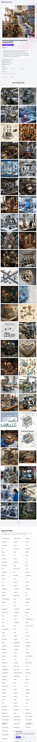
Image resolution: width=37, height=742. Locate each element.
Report (11, 62)
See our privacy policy (19, 739)
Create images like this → (8, 44)
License (3, 73)
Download (12, 76)
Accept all (18, 737)
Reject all (23, 737)
